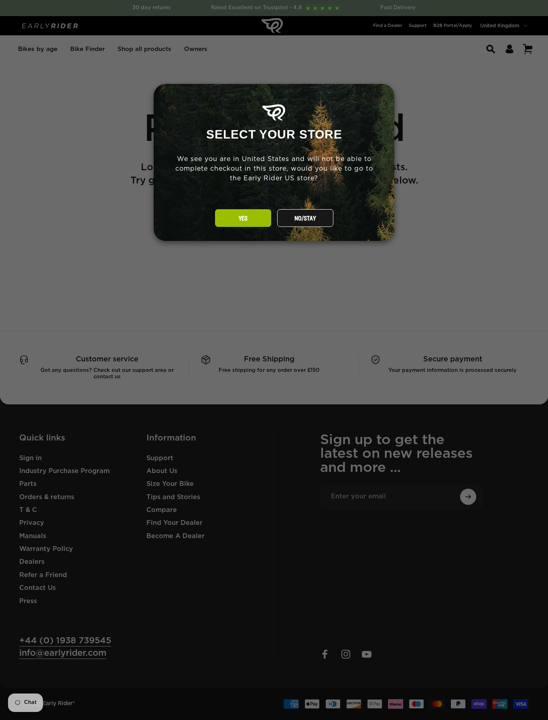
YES (243, 218)
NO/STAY (305, 218)
